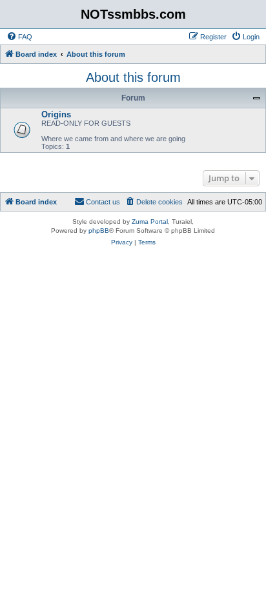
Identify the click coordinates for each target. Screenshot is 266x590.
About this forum (133, 77)
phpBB (98, 230)
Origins (56, 114)
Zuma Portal (150, 221)
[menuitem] (19, 36)
